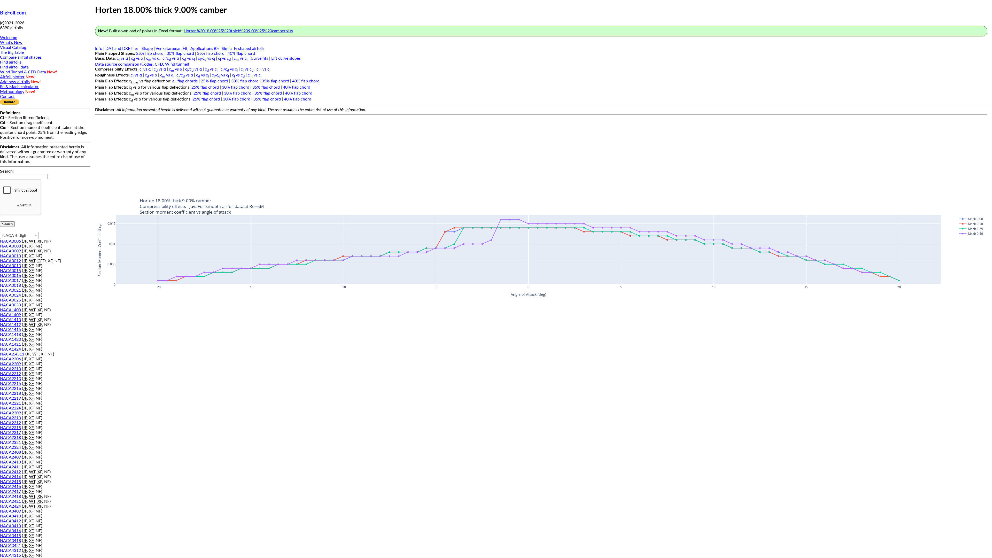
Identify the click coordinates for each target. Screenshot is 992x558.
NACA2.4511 (12, 354)
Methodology (12, 92)
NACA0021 (10, 290)
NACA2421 (10, 501)
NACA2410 (10, 462)
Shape (147, 49)
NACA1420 (10, 339)
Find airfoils (10, 62)
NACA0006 (10, 241)
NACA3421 (10, 546)
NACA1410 (10, 320)
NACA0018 (10, 285)
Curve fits (259, 58)
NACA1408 (10, 310)
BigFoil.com (13, 13)
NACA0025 (10, 300)
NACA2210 (10, 369)
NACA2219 (10, 398)
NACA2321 (10, 442)
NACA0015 (10, 271)
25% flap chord (150, 53)
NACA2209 (10, 364)
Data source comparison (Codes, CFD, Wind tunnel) (142, 64)
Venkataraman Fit (172, 49)
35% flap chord (210, 53)
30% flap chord (180, 53)
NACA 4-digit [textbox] (14, 236)
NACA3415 (10, 536)
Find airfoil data (14, 67)
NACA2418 (10, 496)
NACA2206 (10, 359)
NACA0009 (10, 251)
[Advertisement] (541, 153)
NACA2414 (10, 477)
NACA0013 (10, 266)
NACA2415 (10, 482)
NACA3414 (10, 531)
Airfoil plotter (12, 77)
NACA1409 (10, 315)
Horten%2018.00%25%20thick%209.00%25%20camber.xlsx (238, 31)
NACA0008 (10, 246)
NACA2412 (10, 472)
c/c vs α (170, 58)
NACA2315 (10, 428)
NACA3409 (10, 511)
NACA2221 (10, 403)
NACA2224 (10, 408)
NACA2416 (10, 487)
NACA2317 (10, 433)
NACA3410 (10, 516)
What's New (11, 43)
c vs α (122, 58)
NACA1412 (10, 325)
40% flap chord (241, 53)
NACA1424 (10, 349)
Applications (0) (204, 49)
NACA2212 (10, 374)
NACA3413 (10, 526)
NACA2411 (10, 467)
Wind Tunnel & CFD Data (23, 72)
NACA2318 (10, 438)
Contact (7, 97)
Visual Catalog (13, 47)
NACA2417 (10, 492)
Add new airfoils (15, 82)
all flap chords (185, 81)
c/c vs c (206, 58)
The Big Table (12, 52)
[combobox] (19, 235)
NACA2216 (10, 388)
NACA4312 (10, 550)
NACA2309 (10, 413)
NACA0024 (10, 295)
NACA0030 (10, 305)
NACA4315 (10, 555)
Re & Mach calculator (19, 87)
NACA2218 (10, 393)
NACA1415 (10, 330)
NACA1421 (10, 344)
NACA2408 (10, 452)
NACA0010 (10, 256)
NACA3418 (10, 541)
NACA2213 (10, 379)
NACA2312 (10, 423)
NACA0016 (10, 276)
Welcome (8, 38)
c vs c (188, 58)
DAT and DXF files (121, 49)
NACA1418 (10, 334)
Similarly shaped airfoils (243, 49)
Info (98, 49)
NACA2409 (10, 457)
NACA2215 (10, 384)
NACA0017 (10, 280)
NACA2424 (10, 506)
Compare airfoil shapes (21, 57)
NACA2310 (10, 418)
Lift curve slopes (286, 58)
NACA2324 (10, 447)
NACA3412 (10, 521)
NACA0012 (10, 261)
